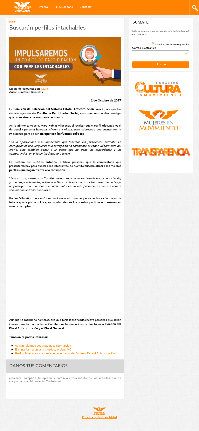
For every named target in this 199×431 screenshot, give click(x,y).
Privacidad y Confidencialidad (99, 417)
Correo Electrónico (159, 48)
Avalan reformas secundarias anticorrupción (43, 345)
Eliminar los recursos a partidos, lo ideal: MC (43, 349)
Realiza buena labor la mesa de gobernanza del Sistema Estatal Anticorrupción (65, 353)
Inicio (12, 21)
